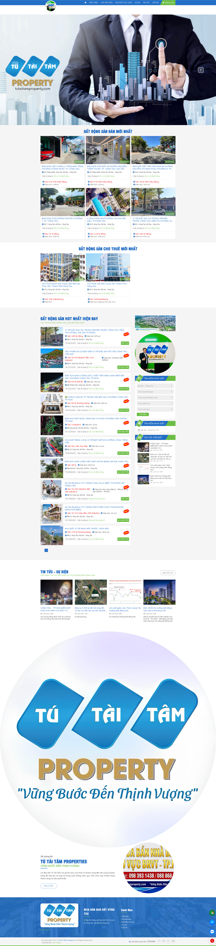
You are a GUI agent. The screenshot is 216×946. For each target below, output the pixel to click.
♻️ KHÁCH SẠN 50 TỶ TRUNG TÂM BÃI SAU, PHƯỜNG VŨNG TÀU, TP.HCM (96, 398)
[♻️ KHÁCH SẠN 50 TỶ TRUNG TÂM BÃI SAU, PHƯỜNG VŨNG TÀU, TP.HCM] (52, 404)
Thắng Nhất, (51, 172)
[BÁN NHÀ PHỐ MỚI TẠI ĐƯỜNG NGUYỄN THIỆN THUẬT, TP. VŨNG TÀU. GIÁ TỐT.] (108, 150)
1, (138, 224)
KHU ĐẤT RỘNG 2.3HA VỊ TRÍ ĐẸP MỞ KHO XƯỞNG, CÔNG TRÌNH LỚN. (96, 441)
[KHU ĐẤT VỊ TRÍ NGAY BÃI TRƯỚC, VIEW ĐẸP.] (52, 535)
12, (71, 449)
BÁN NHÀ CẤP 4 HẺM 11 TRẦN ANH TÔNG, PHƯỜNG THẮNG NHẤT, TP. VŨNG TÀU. (62, 167)
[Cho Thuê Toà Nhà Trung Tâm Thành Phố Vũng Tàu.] (108, 267)
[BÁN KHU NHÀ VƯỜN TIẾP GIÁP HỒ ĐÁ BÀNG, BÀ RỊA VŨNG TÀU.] (52, 468)
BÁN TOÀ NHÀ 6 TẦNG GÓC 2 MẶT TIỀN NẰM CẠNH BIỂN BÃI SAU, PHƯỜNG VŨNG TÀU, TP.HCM (94, 376)
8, (138, 172)
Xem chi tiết (48, 886)
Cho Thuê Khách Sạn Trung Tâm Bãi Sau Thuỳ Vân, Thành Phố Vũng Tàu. (61, 284)
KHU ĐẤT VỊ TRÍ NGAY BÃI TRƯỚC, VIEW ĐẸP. (87, 528)
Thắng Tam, (74, 385)
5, (92, 224)
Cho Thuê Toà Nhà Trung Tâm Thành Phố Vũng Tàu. (106, 284)
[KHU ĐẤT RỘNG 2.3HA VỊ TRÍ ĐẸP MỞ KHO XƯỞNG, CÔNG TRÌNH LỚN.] (52, 447)
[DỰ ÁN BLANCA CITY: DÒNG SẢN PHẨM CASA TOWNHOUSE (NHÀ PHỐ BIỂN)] (52, 514)
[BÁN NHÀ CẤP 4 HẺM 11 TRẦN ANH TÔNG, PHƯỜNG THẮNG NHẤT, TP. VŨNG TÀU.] (62, 150)
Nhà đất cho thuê (128, 922)
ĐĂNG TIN (169, 2)
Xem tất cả (167, 573)
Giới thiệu (125, 916)
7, (47, 224)
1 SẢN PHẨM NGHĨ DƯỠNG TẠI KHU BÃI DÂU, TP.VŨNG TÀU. (106, 219)
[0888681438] (212, 940)
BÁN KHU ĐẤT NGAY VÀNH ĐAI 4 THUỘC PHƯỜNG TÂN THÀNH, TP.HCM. (96, 419)
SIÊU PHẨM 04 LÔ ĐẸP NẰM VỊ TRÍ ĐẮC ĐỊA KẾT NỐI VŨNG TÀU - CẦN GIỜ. (96, 352)
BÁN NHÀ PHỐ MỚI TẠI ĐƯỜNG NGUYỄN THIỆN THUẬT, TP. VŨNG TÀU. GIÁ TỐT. (107, 167)
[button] (201, 70)
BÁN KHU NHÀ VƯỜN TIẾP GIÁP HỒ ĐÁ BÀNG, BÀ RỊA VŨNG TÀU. (97, 461)
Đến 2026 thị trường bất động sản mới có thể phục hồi (161, 478)
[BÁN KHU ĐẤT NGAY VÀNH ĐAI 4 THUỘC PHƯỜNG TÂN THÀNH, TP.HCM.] (52, 425)
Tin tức (124, 925)
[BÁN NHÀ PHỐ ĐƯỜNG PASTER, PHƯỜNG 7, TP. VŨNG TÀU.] (62, 202)
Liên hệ (124, 928)
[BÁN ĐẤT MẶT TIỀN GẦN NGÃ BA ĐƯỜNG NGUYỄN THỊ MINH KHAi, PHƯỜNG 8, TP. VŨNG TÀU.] (153, 150)
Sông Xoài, (74, 428)
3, (92, 290)
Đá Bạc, (73, 468)
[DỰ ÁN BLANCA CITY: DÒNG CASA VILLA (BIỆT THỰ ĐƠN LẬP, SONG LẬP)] (52, 491)
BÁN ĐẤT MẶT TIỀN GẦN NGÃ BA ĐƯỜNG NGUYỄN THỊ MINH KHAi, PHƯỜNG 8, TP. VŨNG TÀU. (153, 167)
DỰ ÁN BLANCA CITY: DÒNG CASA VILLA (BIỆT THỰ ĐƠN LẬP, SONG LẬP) (95, 484)
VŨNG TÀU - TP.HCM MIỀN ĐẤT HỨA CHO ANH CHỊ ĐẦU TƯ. (161, 445)
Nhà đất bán (126, 919)
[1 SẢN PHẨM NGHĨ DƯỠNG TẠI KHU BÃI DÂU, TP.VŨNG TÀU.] (108, 202)
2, (47, 290)
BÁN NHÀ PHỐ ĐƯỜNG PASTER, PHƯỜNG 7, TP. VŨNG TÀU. (62, 219)
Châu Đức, (80, 468)
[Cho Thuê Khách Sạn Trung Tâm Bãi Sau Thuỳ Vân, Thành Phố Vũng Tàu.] (62, 267)
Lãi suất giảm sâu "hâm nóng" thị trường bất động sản (161, 467)
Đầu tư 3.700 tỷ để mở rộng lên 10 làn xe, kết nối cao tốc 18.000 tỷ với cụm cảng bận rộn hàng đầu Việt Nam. (161, 456)
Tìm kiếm (142, 414)
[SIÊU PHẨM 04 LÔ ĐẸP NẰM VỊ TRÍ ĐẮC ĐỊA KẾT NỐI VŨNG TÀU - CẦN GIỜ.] (52, 359)
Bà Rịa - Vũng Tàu (69, 172)
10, (71, 495)
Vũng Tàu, (59, 172)
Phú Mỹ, (81, 428)
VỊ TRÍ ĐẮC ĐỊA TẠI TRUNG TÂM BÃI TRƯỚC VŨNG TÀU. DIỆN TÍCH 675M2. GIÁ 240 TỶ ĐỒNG (153, 219)
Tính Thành (56, 943)
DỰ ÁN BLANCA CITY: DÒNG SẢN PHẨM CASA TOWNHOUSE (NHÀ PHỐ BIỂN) (94, 508)
